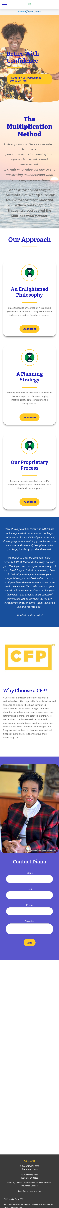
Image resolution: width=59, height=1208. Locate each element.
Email (29, 888)
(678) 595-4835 (32, 1169)
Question (29, 921)
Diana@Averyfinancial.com (29, 1191)
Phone (29, 905)
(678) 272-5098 (32, 1166)
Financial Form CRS (15, 1199)
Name (29, 872)
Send (30, 942)
